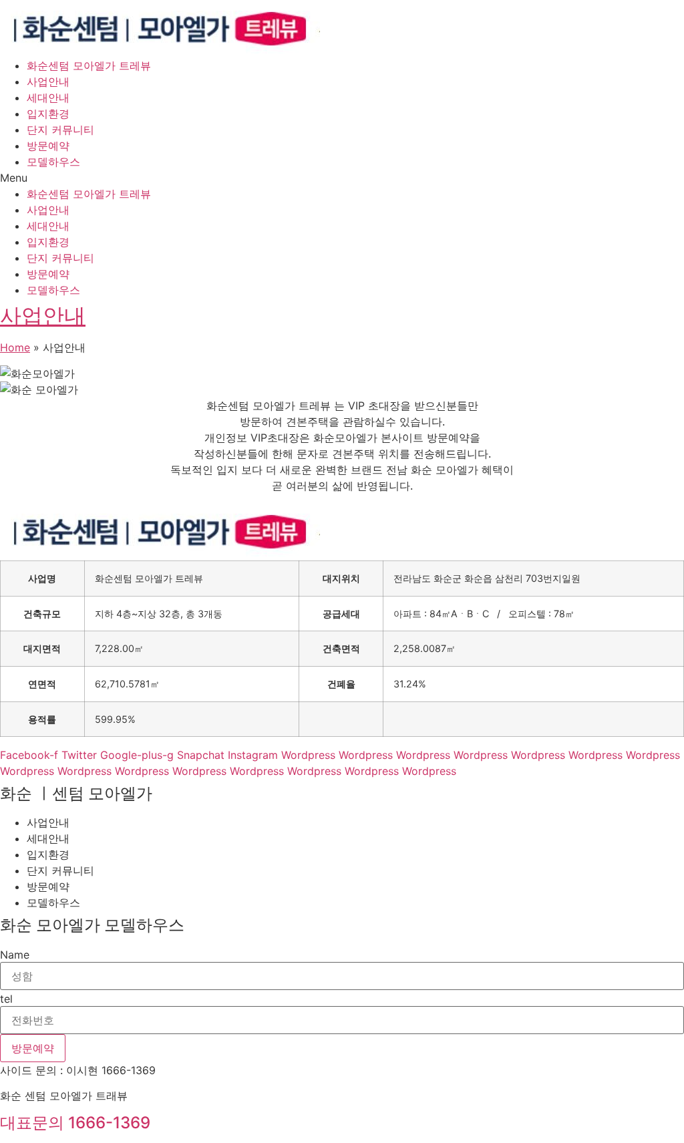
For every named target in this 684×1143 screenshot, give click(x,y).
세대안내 (48, 97)
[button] (342, 178)
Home (15, 347)
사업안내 (48, 81)
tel (6, 998)
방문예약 (48, 145)
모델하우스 (53, 161)
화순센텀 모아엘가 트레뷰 (89, 65)
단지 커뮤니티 (60, 129)
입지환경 (48, 113)
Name (14, 954)
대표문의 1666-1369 (75, 1122)
